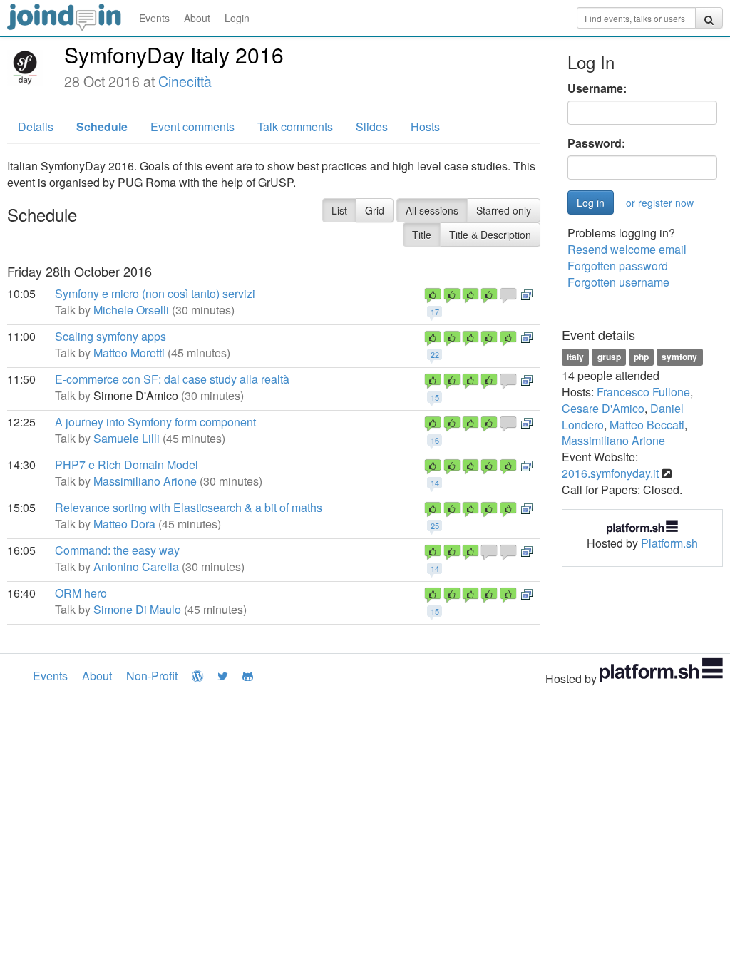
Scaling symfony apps (110, 336)
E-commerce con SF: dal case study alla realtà (172, 379)
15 (435, 397)
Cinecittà (185, 81)
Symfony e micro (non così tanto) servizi (155, 293)
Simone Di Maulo (137, 609)
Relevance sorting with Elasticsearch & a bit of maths (188, 507)
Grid (374, 210)
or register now (660, 202)
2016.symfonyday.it (610, 473)
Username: (597, 88)
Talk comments (295, 126)
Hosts (425, 126)
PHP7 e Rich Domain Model (126, 464)
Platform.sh (669, 543)
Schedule (102, 126)
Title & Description (490, 234)
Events (154, 18)
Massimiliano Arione (145, 481)
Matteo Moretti (129, 352)
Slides (372, 126)
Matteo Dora (124, 524)
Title (421, 234)
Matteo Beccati (647, 424)
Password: (596, 143)
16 (435, 440)
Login (237, 18)
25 (435, 525)
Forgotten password (617, 265)
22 (435, 354)
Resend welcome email (627, 249)
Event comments (192, 126)
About (197, 18)
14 (435, 482)
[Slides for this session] (527, 293)
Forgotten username (618, 282)
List (339, 210)
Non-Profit (152, 675)
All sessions (432, 210)
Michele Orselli (131, 310)
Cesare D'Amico (603, 408)
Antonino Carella (136, 566)
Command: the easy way (117, 550)
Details (35, 126)
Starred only (503, 210)
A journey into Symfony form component (155, 422)
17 (435, 311)
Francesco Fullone (643, 392)
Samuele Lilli (126, 438)
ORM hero (81, 593)
